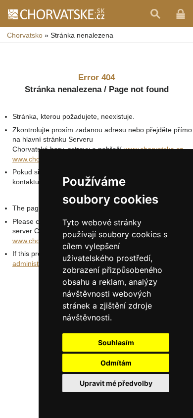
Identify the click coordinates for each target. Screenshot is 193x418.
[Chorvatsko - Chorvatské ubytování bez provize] (55, 14)
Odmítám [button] (116, 363)
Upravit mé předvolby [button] (116, 383)
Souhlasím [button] (116, 342)
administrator (32, 263)
